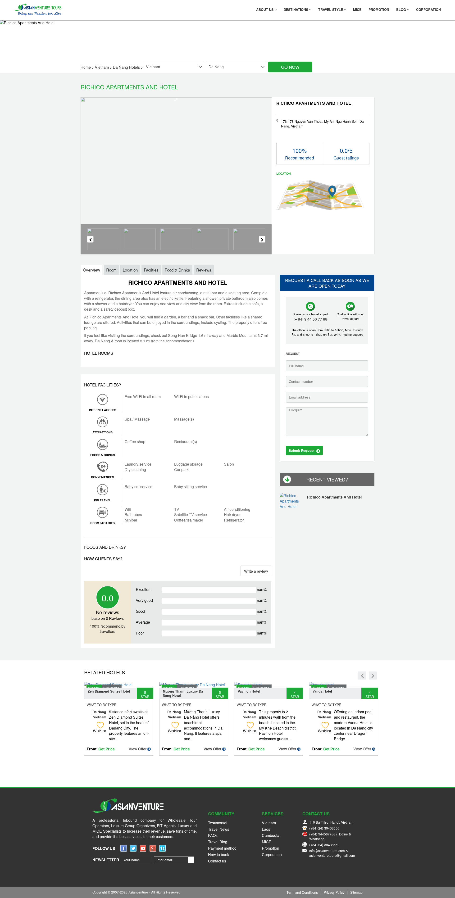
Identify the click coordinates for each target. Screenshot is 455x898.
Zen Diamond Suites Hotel (109, 691)
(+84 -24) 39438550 (324, 828)
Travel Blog (217, 841)
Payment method (222, 848)
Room (111, 270)
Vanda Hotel (322, 691)
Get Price (106, 749)
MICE (357, 9)
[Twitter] (133, 850)
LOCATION (283, 173)
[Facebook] (123, 850)
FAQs (213, 835)
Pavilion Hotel (249, 691)
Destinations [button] (296, 9)
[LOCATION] (320, 194)
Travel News (218, 829)
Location (130, 270)
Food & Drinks (177, 270)
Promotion (379, 9)
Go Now (290, 67)
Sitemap (356, 892)
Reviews (203, 270)
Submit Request (302, 450)
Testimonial (217, 822)
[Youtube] (143, 850)
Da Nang (99, 711)
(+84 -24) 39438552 (324, 844)
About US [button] (265, 9)
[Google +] (153, 850)
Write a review (256, 571)
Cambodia (270, 835)
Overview (91, 270)
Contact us (217, 861)
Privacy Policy (334, 892)
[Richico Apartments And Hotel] (292, 502)
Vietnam (99, 717)
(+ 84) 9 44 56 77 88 (310, 319)
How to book (218, 854)
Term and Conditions (302, 892)
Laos (266, 829)
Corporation (428, 9)
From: (101, 749)
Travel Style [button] (331, 9)
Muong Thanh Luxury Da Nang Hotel (183, 693)
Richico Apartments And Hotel (334, 497)
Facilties (151, 270)
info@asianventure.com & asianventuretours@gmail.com (332, 853)
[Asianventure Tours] (37, 9)
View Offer (138, 749)
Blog (401, 9)
